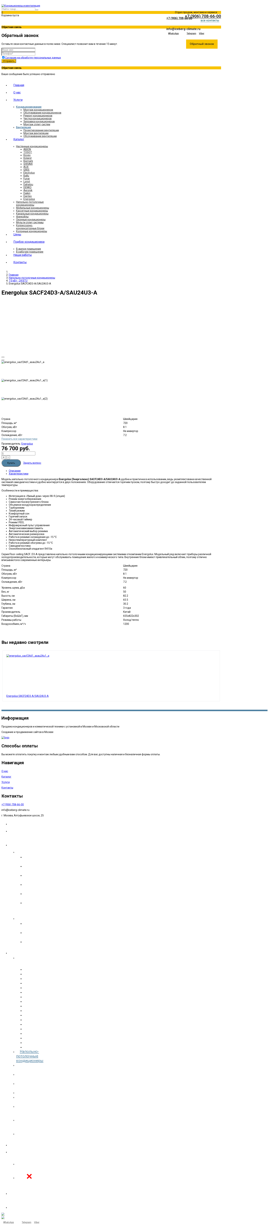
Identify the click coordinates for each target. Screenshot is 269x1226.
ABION (27, 149)
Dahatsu (28, 184)
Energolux (29, 199)
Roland (27, 158)
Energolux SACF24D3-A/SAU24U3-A (27, 696)
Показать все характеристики (19, 439)
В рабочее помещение (29, 251)
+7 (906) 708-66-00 (179, 18)
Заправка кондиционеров (39, 121)
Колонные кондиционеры (31, 231)
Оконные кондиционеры (31, 219)
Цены (17, 234)
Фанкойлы (22, 216)
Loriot (26, 181)
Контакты (20, 262)
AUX (26, 166)
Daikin (26, 193)
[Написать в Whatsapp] (193, 18)
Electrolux (29, 172)
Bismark (28, 161)
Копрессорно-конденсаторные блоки (30, 227)
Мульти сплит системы (30, 222)
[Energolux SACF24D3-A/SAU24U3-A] (27, 655)
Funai (26, 178)
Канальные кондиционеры (32, 213)
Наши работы (22, 255)
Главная (18, 85)
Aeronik (27, 190)
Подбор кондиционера (28, 242)
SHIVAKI (28, 163)
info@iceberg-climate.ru (183, 29)
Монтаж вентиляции (35, 133)
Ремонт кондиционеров (37, 115)
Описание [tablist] (15, 470)
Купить (11, 463)
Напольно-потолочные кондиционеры (30, 203)
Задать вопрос (32, 462)
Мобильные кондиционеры (32, 207)
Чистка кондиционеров (37, 118)
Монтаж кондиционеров (38, 109)
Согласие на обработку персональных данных (33, 57)
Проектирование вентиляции (41, 130)
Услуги (18, 100)
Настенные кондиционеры (32, 146)
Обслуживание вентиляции (40, 136)
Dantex (27, 196)
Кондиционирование (29, 106)
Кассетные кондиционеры (32, 210)
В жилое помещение (28, 248)
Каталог (18, 139)
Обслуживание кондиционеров (42, 112)
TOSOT (27, 152)
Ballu (26, 175)
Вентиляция (23, 127)
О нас (17, 92)
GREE (26, 169)
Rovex (27, 155)
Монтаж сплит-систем (36, 124)
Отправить (9, 61)
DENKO (27, 187)
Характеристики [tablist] (18, 473)
